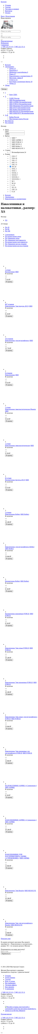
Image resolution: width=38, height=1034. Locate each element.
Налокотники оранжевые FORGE (17, 614)
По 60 (7, 229)
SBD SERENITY (21, 113)
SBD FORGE (20, 104)
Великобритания (19, 152)
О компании (9, 989)
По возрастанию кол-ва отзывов (16, 246)
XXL (14, 169)
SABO (14, 98)
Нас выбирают (10, 983)
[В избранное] (6, 312)
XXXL (15, 173)
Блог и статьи (10, 981)
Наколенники (10, 375)
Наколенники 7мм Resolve (14, 890)
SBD (17, 100)
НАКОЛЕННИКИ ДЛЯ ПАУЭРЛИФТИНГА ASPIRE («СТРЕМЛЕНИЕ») (15, 856)
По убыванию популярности (15, 240)
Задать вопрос (10, 977)
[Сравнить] (6, 310)
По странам (9, 122)
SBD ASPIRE (20, 102)
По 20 (7, 227)
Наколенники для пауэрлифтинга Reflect (19, 547)
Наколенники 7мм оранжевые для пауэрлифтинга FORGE (17, 752)
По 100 (7, 231)
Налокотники (10, 272)
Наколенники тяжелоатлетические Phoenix (20, 409)
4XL (14, 162)
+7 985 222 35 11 (19, 47)
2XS (14, 156)
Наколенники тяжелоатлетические (17, 445)
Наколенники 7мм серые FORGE (17, 648)
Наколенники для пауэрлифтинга (17, 340)
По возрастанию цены (13, 236)
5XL (14, 164)
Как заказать (9, 987)
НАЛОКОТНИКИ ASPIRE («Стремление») (21, 785)
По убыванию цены (12, 238)
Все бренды (9, 121)
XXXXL (15, 177)
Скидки (8, 7)
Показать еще (6, 938)
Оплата (7, 13)
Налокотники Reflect (12, 581)
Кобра (14, 117)
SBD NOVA (19, 108)
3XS (14, 158)
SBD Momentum (21, 106)
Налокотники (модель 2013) (15, 480)
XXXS (15, 175)
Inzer (13, 94)
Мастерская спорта (18, 119)
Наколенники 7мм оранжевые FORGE (19, 682)
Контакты (8, 11)
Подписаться (6, 953)
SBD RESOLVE (21, 111)
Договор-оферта (11, 985)
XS (14, 167)
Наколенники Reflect (12, 514)
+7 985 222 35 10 (7, 47)
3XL (14, 160)
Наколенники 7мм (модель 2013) (17, 306)
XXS (14, 171)
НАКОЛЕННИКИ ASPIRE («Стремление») (21, 820)
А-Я (6, 115)
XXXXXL (16, 179)
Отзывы (8, 5)
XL (14, 187)
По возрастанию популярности (16, 242)
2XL (14, 189)
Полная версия (6, 1014)
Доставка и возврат (12, 9)
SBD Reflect (19, 109)
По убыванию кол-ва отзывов (15, 244)
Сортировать (9, 234)
